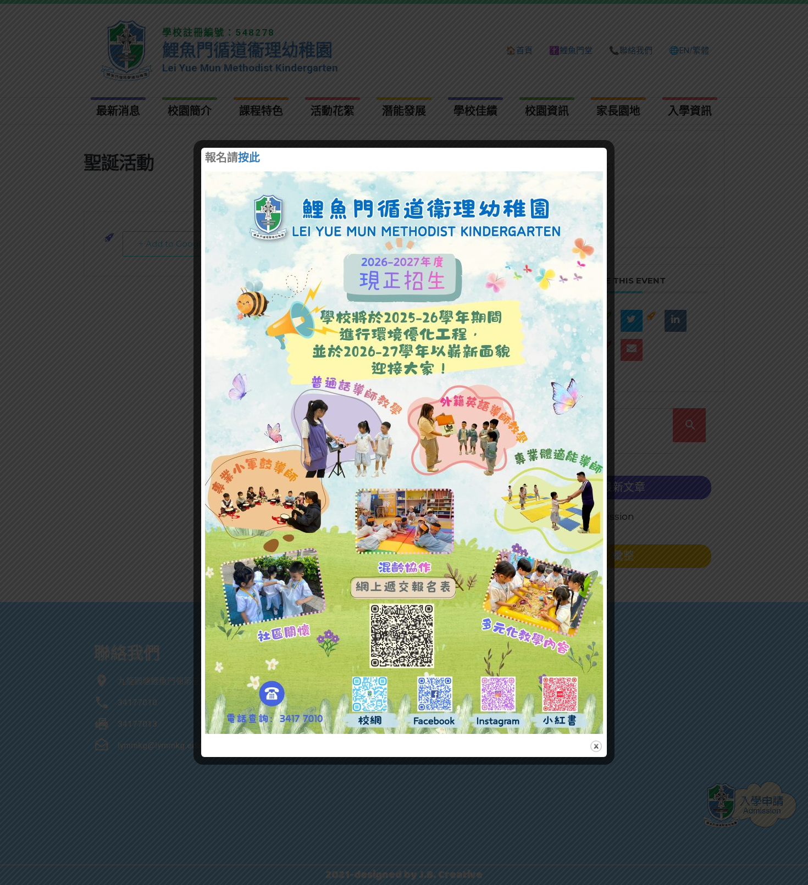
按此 (249, 159)
